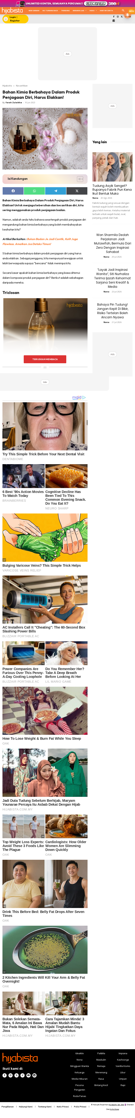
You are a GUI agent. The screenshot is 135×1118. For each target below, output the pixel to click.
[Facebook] (114, 17)
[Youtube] (28, 1075)
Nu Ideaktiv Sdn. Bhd (116, 1105)
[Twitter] (122, 17)
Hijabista (7, 85)
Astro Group (114, 1109)
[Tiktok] (22, 1075)
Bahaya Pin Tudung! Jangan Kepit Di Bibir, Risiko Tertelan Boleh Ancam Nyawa (112, 310)
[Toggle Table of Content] (78, 179)
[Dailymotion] (114, 21)
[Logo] (12, 10)
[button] (123, 10)
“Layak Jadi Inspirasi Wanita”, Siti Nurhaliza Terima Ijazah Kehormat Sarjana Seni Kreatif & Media (112, 278)
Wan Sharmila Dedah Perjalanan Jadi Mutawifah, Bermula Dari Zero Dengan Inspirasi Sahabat (112, 243)
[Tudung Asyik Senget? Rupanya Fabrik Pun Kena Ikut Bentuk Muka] (112, 166)
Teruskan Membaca (45, 359)
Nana (95, 198)
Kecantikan (22, 85)
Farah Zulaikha (14, 102)
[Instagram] (118, 17)
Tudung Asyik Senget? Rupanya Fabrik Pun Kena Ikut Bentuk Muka (112, 189)
